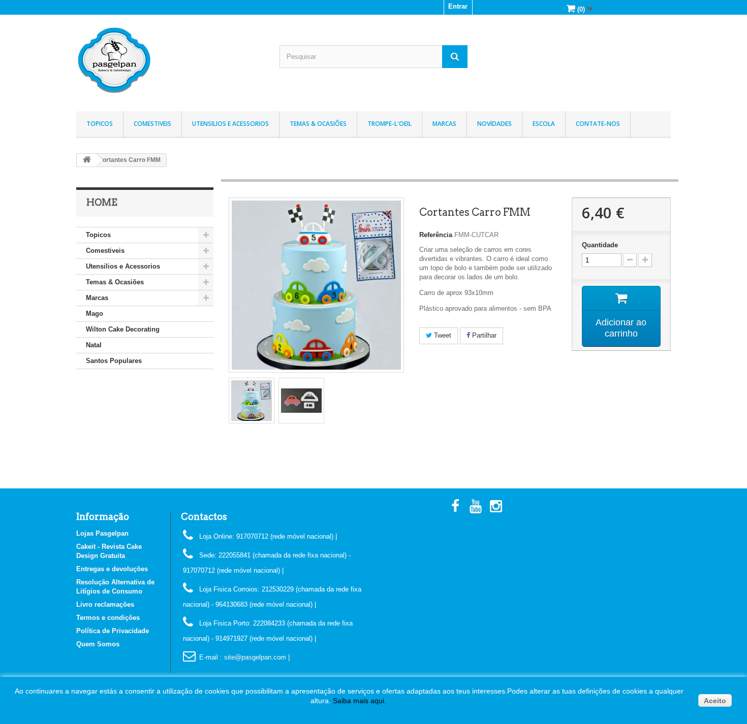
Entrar (458, 6)
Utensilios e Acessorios (230, 123)
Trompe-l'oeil (389, 123)
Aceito (715, 701)
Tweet (441, 335)
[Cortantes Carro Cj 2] (251, 400)
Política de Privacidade (112, 631)
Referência (435, 235)
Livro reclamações (105, 604)
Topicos (99, 123)
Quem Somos (97, 644)
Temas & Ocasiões (318, 123)
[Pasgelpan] (170, 60)
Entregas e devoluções (112, 569)
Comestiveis (152, 123)
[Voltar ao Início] (87, 160)
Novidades (494, 123)
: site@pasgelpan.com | (255, 657)
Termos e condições (108, 617)
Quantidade (600, 245)
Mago (94, 313)
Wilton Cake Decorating (123, 329)
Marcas (444, 123)
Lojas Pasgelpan (102, 533)
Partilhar (483, 335)
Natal (94, 345)
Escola (544, 123)
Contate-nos (598, 123)
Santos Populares (114, 361)
